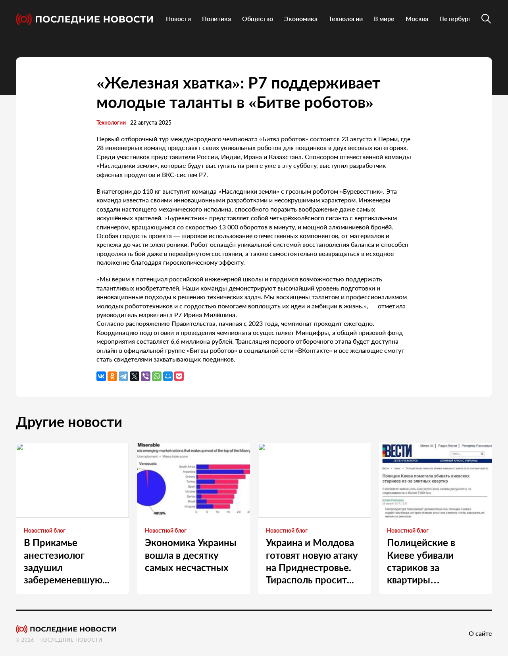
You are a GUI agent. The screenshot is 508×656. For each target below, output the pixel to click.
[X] (134, 376)
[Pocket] (179, 376)
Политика (216, 18)
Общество (257, 18)
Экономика (301, 18)
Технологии (346, 18)
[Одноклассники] (112, 376)
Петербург (455, 18)
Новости (178, 18)
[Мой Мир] (168, 376)
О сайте (480, 633)
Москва (417, 18)
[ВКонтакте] (101, 376)
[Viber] (145, 376)
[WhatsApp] (157, 376)
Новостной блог (44, 530)
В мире (384, 18)
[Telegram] (123, 376)
